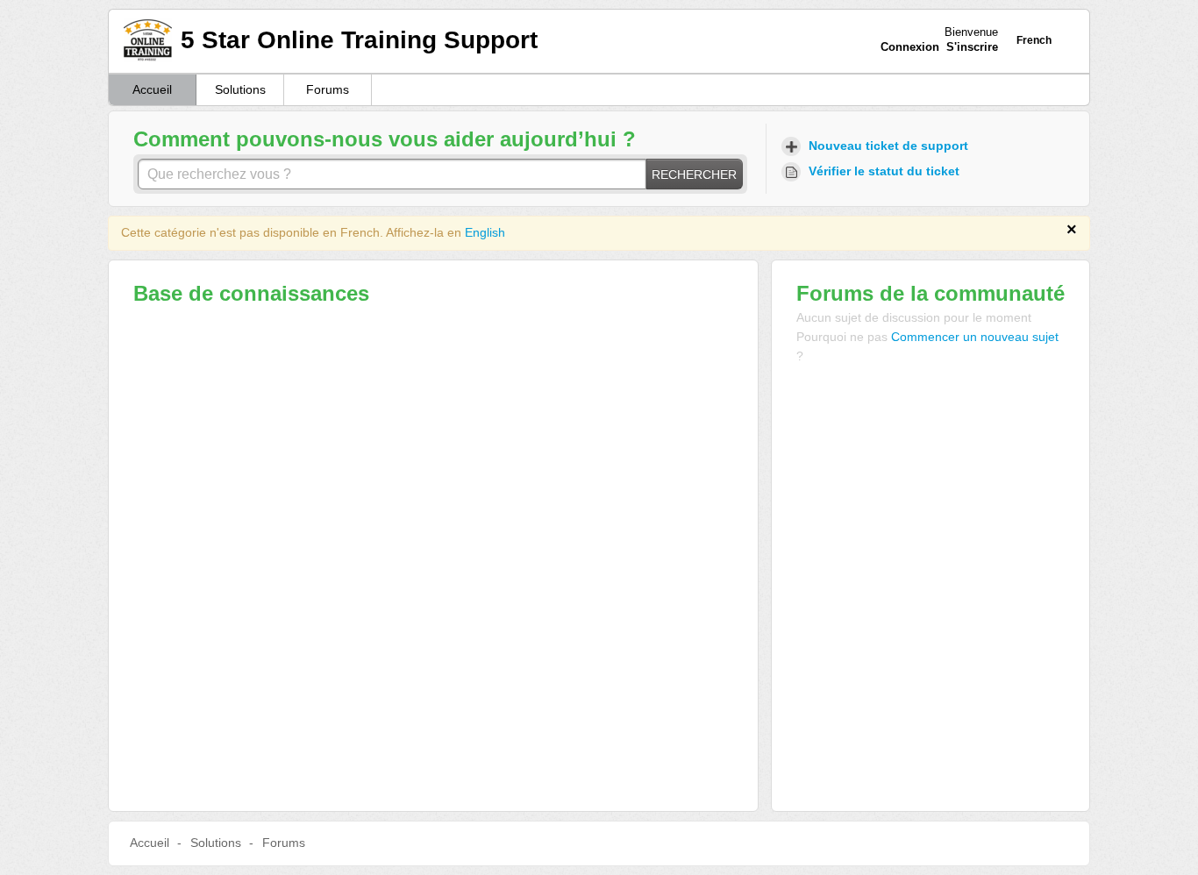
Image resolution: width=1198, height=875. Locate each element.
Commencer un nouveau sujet (975, 337)
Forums (327, 89)
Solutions (240, 89)
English (485, 232)
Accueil (152, 89)
